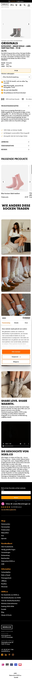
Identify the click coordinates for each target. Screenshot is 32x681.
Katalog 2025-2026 (7, 606)
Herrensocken (5, 527)
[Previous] (3, 24)
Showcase (4, 587)
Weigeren (16, 361)
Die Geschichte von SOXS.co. (10, 595)
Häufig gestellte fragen (8, 549)
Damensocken (5, 524)
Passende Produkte (14, 158)
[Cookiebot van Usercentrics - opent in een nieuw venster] (23, 318)
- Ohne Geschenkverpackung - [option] (10, 77)
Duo (2, 536)
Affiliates (4, 581)
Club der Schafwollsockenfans (10, 601)
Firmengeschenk (6, 578)
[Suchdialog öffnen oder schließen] (25, 5)
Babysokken (5, 533)
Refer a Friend (5, 575)
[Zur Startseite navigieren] (5, 5)
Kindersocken (5, 530)
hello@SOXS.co (5, 651)
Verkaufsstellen (6, 572)
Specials (3, 538)
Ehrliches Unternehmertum (9, 603)
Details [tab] (16, 323)
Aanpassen (15, 356)
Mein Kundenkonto (7, 547)
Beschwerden (5, 558)
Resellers (4, 584)
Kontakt (3, 609)
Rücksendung (5, 555)
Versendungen (5, 552)
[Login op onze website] (20, 5)
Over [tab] (26, 323)
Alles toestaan (16, 351)
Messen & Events (6, 615)
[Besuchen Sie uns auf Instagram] (13, 655)
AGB (2, 564)
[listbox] (16, 77)
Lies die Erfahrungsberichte (8, 509)
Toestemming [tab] (6, 323)
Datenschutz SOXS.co (8, 561)
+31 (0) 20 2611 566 (7, 649)
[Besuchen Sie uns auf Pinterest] (9, 655)
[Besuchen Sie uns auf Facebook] (2, 655)
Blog (2, 612)
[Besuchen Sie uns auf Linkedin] (6, 655)
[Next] (28, 24)
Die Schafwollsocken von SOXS (11, 598)
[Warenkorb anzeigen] (16, 5)
